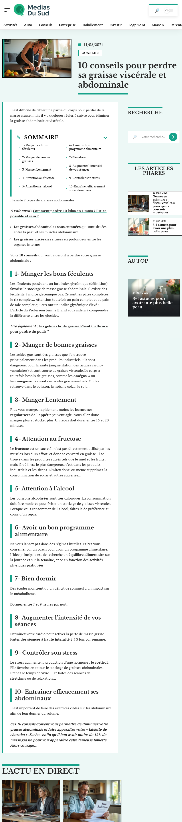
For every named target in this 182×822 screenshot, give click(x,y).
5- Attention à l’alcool (37, 186)
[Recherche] (157, 10)
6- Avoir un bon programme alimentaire (85, 147)
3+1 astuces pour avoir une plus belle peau (164, 228)
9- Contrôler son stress (84, 178)
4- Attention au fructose (38, 178)
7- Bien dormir (79, 157)
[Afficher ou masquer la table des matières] (83, 137)
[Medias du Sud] (32, 10)
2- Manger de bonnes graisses (36, 159)
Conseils (91, 53)
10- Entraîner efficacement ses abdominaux (87, 188)
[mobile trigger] (8, 10)
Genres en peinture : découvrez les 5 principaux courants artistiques (164, 204)
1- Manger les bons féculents (34, 147)
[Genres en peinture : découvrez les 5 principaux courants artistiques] (31, 801)
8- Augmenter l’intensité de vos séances (85, 167)
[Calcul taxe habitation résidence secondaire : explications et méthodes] (92, 801)
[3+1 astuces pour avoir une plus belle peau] (138, 226)
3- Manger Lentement (36, 169)
